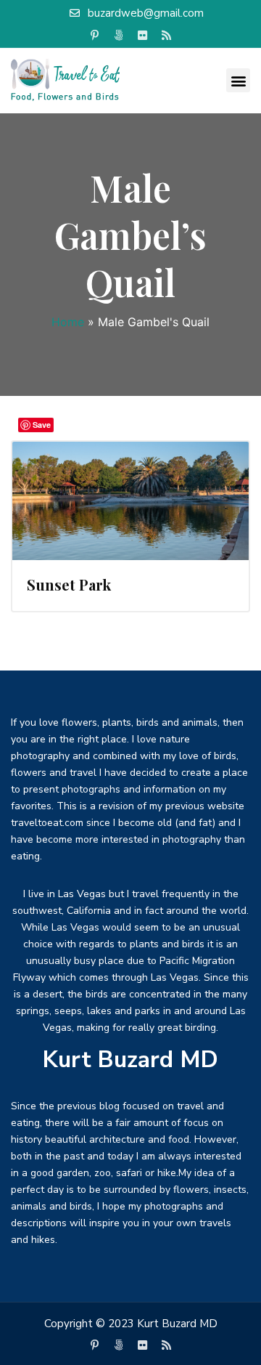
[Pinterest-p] (95, 35)
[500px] (118, 35)
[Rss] (166, 35)
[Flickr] (142, 35)
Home (67, 322)
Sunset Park (69, 584)
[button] (238, 80)
